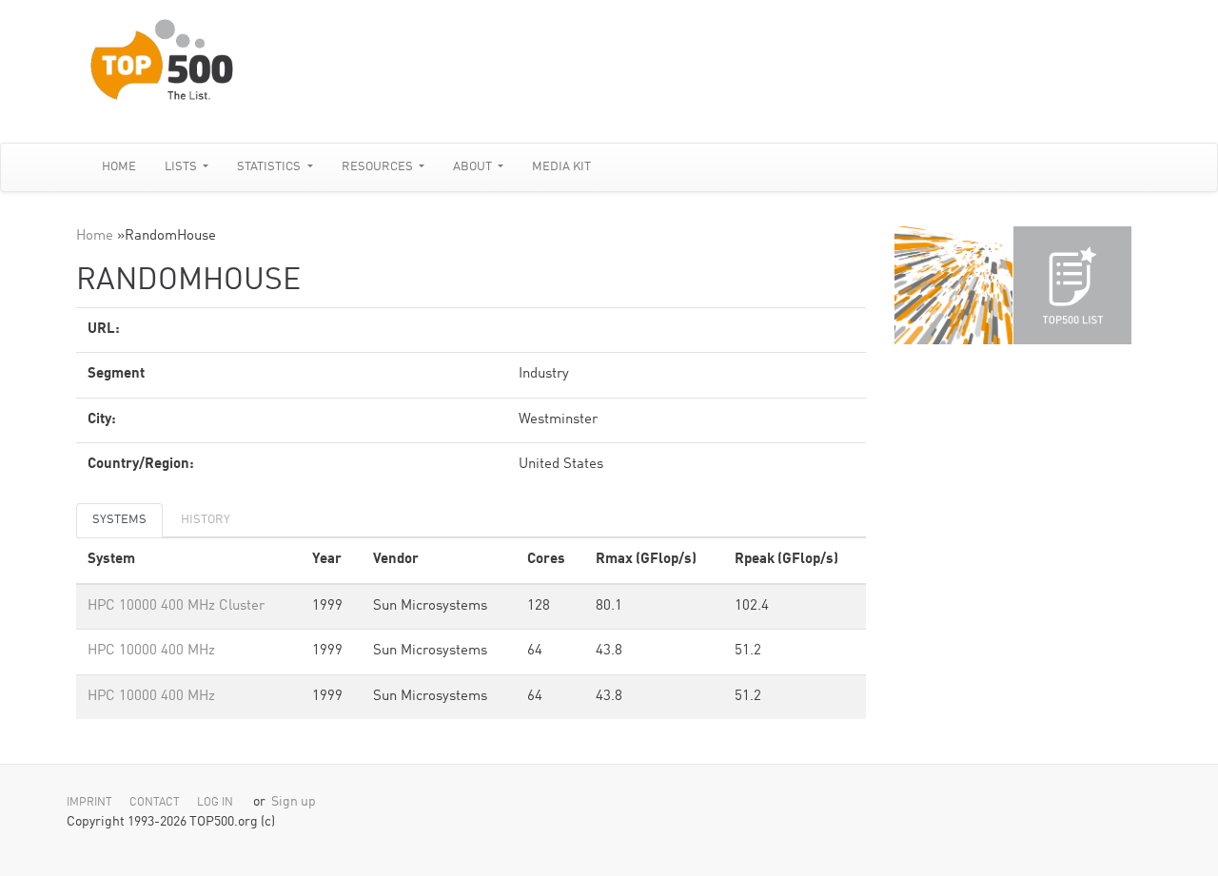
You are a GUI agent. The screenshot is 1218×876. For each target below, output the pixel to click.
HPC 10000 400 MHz (151, 651)
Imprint (89, 802)
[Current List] (1072, 285)
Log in (215, 802)
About (474, 167)
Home (119, 167)
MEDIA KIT (561, 167)
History (205, 520)
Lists (182, 167)
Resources (379, 167)
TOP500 (953, 285)
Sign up (293, 802)
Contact (154, 802)
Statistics (270, 167)
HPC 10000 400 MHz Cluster (176, 606)
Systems (119, 520)
